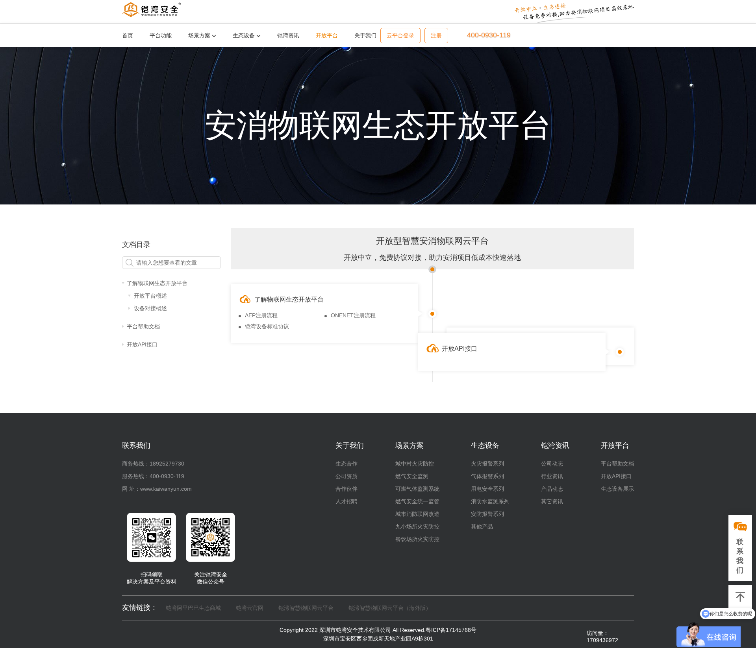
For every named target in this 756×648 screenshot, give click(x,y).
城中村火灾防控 (414, 463)
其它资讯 (552, 501)
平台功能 (161, 35)
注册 (436, 36)
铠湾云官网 (249, 608)
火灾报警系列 (487, 463)
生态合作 (346, 463)
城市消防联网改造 (417, 514)
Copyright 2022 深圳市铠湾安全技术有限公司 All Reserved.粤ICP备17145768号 (378, 630)
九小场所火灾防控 (417, 526)
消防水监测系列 (490, 501)
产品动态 (552, 489)
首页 (127, 35)
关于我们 (365, 35)
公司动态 (552, 463)
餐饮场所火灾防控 (417, 539)
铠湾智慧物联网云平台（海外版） (389, 608)
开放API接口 (616, 476)
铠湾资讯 (288, 35)
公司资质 (346, 476)
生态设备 (244, 35)
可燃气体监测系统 (417, 489)
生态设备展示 (617, 489)
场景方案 (200, 35)
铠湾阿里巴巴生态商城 (193, 608)
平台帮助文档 (617, 463)
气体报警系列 (487, 476)
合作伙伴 (346, 489)
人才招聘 (346, 501)
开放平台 (327, 35)
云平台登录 (400, 36)
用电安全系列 (487, 489)
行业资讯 (552, 476)
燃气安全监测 (411, 476)
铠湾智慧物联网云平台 (306, 608)
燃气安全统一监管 (417, 501)
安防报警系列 (487, 514)
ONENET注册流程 (353, 315)
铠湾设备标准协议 (267, 326)
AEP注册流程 (261, 315)
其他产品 (482, 526)
